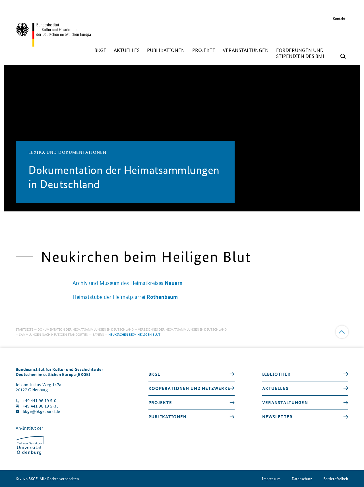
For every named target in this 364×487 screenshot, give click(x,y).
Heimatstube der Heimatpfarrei (109, 297)
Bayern (98, 334)
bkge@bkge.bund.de (41, 411)
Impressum (271, 478)
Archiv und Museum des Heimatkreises (118, 283)
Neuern (174, 282)
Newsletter (277, 416)
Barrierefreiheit (335, 478)
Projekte (160, 402)
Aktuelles (275, 388)
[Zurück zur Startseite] (53, 44)
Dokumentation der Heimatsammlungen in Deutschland (86, 329)
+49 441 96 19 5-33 (41, 406)
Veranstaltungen (285, 402)
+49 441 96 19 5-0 (39, 400)
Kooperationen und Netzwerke (189, 388)
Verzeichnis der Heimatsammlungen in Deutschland (182, 329)
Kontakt (339, 18)
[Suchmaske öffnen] (343, 56)
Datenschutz (302, 478)
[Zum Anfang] (342, 332)
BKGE (154, 374)
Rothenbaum (162, 296)
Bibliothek (276, 374)
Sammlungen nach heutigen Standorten (53, 334)
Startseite (24, 329)
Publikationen (167, 416)
